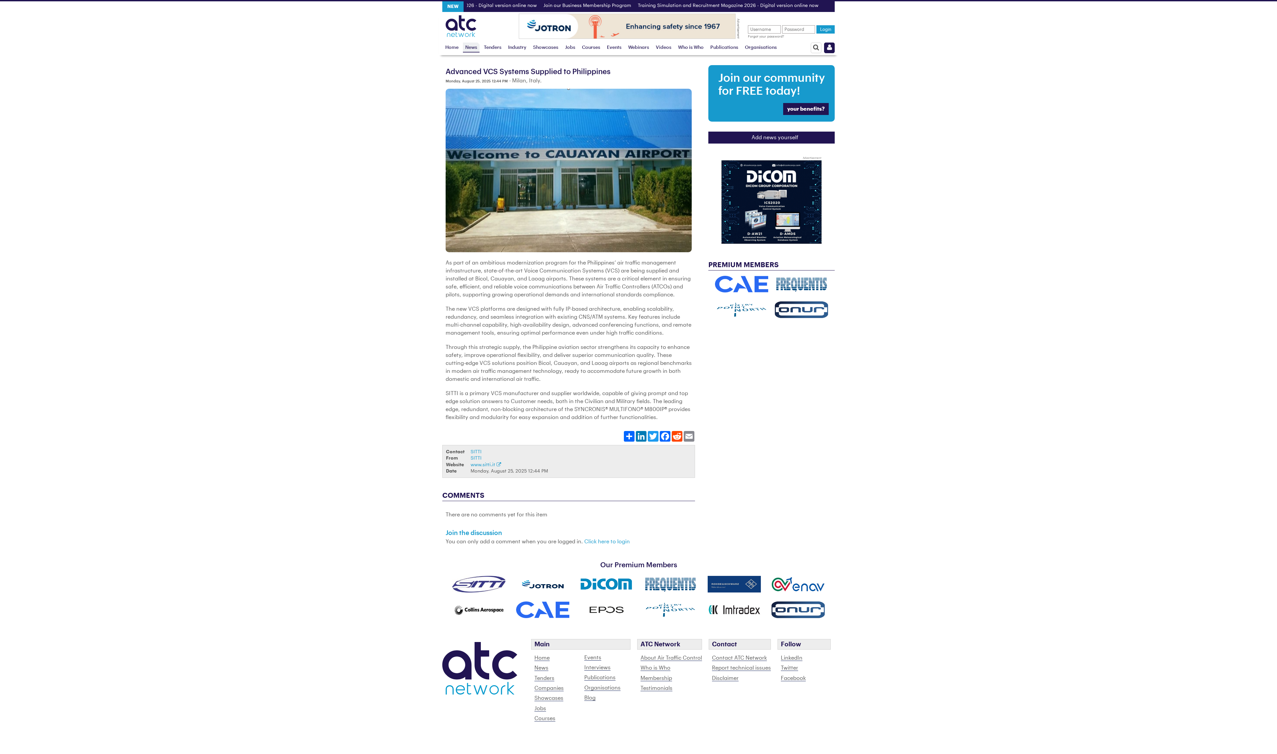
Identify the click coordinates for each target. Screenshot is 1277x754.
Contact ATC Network (739, 658)
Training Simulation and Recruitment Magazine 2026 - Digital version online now (700, 5)
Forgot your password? (766, 36)
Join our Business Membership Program (560, 5)
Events (614, 47)
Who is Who (691, 47)
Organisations (761, 47)
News (471, 47)
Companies (549, 688)
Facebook (793, 678)
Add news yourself (775, 137)
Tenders (492, 47)
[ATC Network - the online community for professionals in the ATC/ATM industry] (461, 24)
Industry (517, 47)
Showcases (545, 47)
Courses (591, 47)
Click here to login (607, 541)
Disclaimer (725, 678)
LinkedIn (791, 658)
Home (452, 47)
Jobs (570, 47)
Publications (724, 47)
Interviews (597, 667)
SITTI (476, 452)
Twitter (789, 668)
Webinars (638, 47)
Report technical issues (741, 668)
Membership (656, 678)
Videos (663, 47)
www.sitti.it (484, 465)
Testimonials (656, 688)
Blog (590, 697)
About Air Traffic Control (671, 658)
